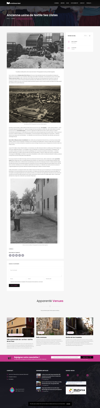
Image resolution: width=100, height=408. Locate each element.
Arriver (62, 3)
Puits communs (41, 337)
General (11, 248)
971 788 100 (11, 379)
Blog (67, 3)
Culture (72, 49)
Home (8, 18)
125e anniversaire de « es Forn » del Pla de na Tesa (20, 340)
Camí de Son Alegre (14, 334)
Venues (13, 18)
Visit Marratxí (74, 3)
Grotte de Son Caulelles (74, 337)
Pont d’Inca (73, 42)
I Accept (68, 403)
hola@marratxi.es (13, 376)
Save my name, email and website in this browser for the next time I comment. (27, 281)
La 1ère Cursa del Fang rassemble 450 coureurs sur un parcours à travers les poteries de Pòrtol (51, 376)
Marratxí (20, 334)
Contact (82, 3)
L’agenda (56, 3)
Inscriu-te (87, 357)
